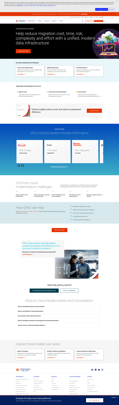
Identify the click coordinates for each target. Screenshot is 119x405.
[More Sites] (102, 17)
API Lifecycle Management (38, 389)
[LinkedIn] (95, 370)
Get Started (36, 376)
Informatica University (56, 387)
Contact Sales (36, 385)
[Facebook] (92, 370)
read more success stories (58, 167)
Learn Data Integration (75, 376)
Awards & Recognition (91, 385)
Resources (54, 20)
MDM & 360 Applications (20, 391)
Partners (61, 20)
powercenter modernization (44, 290)
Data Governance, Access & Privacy (22, 393)
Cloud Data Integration (73, 381)
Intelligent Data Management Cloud (22, 379)
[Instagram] (102, 370)
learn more (94, 111)
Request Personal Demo (38, 383)
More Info (111, 9)
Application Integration (73, 393)
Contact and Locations (91, 387)
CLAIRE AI (17, 381)
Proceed (98, 9)
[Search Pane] (82, 21)
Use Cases (47, 20)
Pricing (96, 17)
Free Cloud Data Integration (39, 381)
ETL (70, 379)
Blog (52, 381)
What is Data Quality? (73, 389)
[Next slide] (22, 165)
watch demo (59, 230)
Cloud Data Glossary (55, 389)
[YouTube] (99, 370)
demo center (98, 20)
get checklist (94, 400)
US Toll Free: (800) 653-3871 (75, 17)
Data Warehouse (72, 385)
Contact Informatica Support (92, 391)
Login (100, 17)
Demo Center (36, 379)
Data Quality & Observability (21, 389)
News (88, 381)
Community (54, 383)
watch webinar (69, 290)
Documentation (54, 385)
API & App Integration (20, 387)
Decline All (104, 9)
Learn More (84, 14)
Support (91, 17)
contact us (89, 20)
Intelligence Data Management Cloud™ (28, 211)
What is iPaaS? (72, 383)
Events (53, 379)
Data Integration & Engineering (21, 385)
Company (86, 17)
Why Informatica (31, 20)
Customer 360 (72, 391)
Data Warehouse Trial (37, 387)
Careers (88, 383)
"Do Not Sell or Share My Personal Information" (41, 5)
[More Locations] (82, 17)
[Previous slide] (18, 165)
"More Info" (20, 5)
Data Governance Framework (74, 387)
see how (22, 51)
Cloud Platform (19, 376)
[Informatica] (21, 21)
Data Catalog (18, 383)
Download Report (27, 254)
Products (40, 20)
